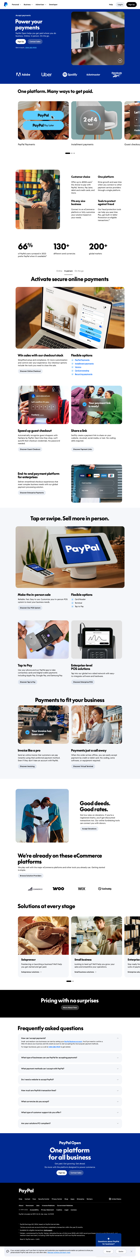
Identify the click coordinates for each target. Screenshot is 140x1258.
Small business (84, 972)
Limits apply (48, 1230)
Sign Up (21, 42)
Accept (108, 1251)
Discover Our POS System (30, 608)
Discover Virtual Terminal (83, 766)
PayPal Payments (82, 360)
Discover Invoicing (27, 766)
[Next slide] (122, 125)
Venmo (78, 367)
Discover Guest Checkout (30, 449)
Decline (121, 1251)
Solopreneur (30, 972)
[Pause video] (120, 61)
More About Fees (70, 1008)
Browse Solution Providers (30, 876)
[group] (43, 946)
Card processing (82, 371)
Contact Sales (35, 42)
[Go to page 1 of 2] (68, 981)
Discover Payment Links (82, 449)
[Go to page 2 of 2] (73, 981)
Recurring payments (83, 374)
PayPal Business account (73, 1041)
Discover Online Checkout (30, 371)
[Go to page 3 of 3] (74, 153)
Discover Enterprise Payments (32, 493)
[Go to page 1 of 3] (67, 153)
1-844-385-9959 (30, 47)
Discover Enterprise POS (83, 682)
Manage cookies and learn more (58, 1252)
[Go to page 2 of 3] (71, 153)
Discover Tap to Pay (27, 682)
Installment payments (84, 364)
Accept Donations (89, 829)
